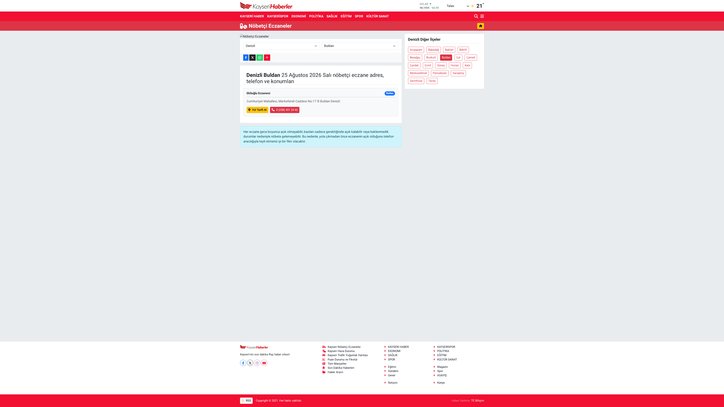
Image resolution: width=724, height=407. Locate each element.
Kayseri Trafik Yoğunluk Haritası (348, 355)
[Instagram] (257, 363)
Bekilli (463, 49)
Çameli (470, 57)
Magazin (442, 367)
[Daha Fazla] (267, 57)
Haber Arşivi (335, 372)
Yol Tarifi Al (259, 110)
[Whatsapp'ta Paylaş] (259, 57)
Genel (391, 375)
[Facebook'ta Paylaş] (245, 57)
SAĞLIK (332, 16)
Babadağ (433, 49)
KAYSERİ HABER (252, 16)
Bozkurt (431, 57)
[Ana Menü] (481, 16)
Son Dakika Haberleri (341, 368)
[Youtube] (264, 363)
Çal (458, 57)
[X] (250, 363)
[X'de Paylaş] (252, 57)
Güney (441, 65)
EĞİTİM (346, 16)
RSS (248, 400)
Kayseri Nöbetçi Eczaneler (344, 347)
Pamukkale (440, 73)
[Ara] (476, 16)
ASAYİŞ (442, 375)
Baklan (449, 49)
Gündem (393, 371)
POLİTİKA (316, 16)
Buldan (446, 57)
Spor (440, 371)
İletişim (392, 382)
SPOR (359, 16)
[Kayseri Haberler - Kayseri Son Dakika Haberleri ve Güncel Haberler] (266, 6)
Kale (467, 65)
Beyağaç (415, 57)
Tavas (432, 81)
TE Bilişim (477, 400)
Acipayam (416, 49)
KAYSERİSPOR (277, 16)
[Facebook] (243, 363)
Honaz (455, 65)
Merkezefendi (418, 73)
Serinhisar (416, 81)
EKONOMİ (298, 16)
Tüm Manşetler (337, 363)
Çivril (428, 65)
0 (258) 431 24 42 (287, 110)
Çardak (414, 65)
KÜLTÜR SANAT (377, 16)
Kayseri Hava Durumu (341, 351)
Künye (441, 382)
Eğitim (392, 367)
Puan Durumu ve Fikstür (342, 359)
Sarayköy (458, 73)
